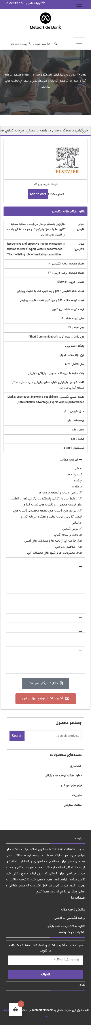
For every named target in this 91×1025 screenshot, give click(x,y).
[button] (45, 459)
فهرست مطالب (69, 459)
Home (82, 75)
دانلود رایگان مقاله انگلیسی (68, 211)
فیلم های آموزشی (71, 785)
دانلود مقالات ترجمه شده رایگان (63, 775)
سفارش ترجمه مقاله (73, 909)
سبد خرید (40, 44)
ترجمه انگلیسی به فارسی (69, 917)
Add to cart (38, 194)
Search (17, 736)
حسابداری (76, 765)
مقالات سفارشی (72, 805)
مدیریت (71, 75)
